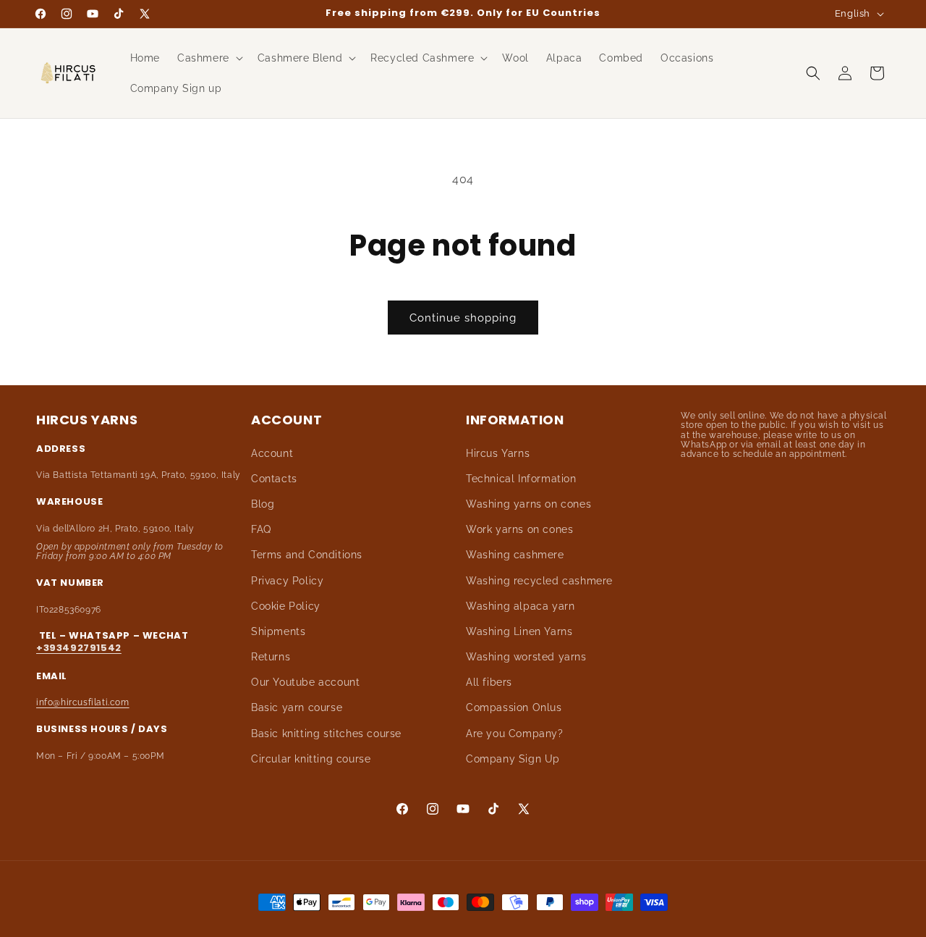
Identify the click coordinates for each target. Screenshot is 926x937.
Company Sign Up (513, 759)
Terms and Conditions (306, 554)
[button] (209, 58)
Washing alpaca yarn (520, 606)
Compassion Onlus (514, 707)
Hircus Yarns (498, 453)
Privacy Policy (287, 581)
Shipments (278, 631)
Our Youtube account (305, 682)
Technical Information (521, 478)
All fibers (489, 682)
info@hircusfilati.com (82, 702)
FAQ (261, 529)
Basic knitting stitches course (326, 733)
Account (272, 453)
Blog (262, 504)
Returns (270, 657)
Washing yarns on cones (528, 504)
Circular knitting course (310, 759)
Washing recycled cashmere (539, 581)
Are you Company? (515, 733)
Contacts (274, 478)
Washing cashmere (515, 554)
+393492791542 (79, 648)
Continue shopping (463, 317)
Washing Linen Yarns (519, 631)
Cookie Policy (285, 606)
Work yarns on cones (519, 529)
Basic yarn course (296, 707)
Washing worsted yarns (526, 657)
